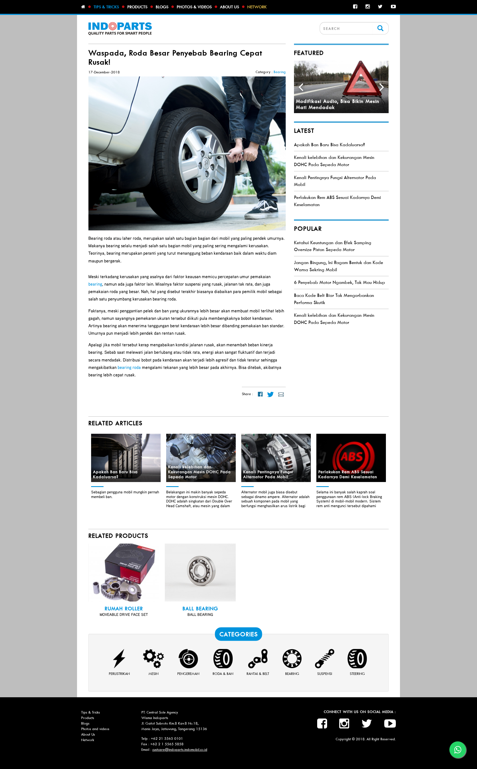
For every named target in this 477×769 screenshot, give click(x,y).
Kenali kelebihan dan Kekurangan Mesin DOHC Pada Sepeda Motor (199, 471)
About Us (88, 734)
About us (229, 6)
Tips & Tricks (90, 712)
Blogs (162, 6)
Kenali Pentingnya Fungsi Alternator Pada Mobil (268, 474)
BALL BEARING (200, 609)
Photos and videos (95, 729)
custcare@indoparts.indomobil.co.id (179, 749)
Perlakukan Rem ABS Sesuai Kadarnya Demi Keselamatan (347, 474)
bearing (95, 284)
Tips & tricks (106, 6)
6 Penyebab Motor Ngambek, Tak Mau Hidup (339, 282)
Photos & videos (194, 6)
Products (137, 6)
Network (257, 6)
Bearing (280, 72)
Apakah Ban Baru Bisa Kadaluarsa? (329, 144)
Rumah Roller (124, 609)
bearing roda (129, 367)
